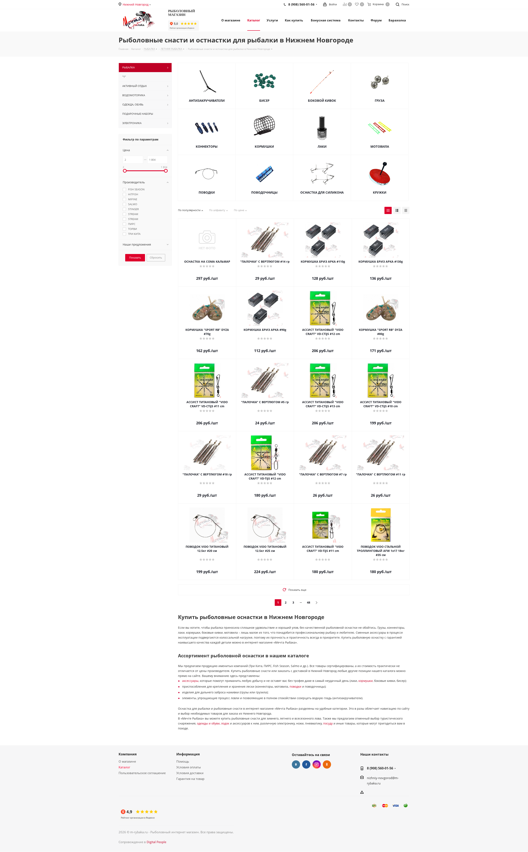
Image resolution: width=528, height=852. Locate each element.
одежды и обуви (208, 723)
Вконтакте (296, 764)
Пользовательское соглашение (142, 773)
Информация (188, 754)
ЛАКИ (322, 146)
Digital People (156, 842)
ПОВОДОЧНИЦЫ (264, 192)
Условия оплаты (188, 767)
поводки (295, 686)
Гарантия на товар (190, 779)
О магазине (127, 761)
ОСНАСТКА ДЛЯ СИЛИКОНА (322, 192)
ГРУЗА (379, 100)
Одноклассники (327, 764)
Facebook (306, 764)
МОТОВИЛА (379, 146)
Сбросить (156, 257)
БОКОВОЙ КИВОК (322, 100)
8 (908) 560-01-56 (380, 768)
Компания (128, 754)
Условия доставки (190, 773)
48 (308, 602)
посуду (328, 723)
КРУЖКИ (379, 192)
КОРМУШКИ (264, 146)
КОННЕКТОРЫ (207, 146)
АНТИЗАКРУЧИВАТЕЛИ (207, 100)
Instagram (316, 764)
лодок (225, 723)
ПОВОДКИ (207, 192)
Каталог (124, 767)
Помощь (182, 761)
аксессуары (190, 681)
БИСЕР (264, 100)
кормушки (365, 681)
